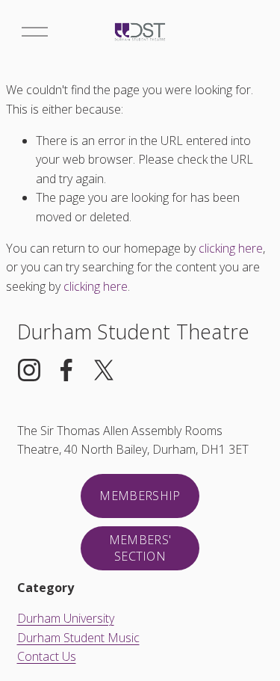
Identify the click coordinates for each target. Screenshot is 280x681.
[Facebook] (66, 370)
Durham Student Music (78, 637)
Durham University (65, 618)
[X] (104, 370)
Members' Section (140, 547)
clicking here (231, 248)
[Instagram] (29, 370)
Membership (139, 495)
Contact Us (46, 656)
